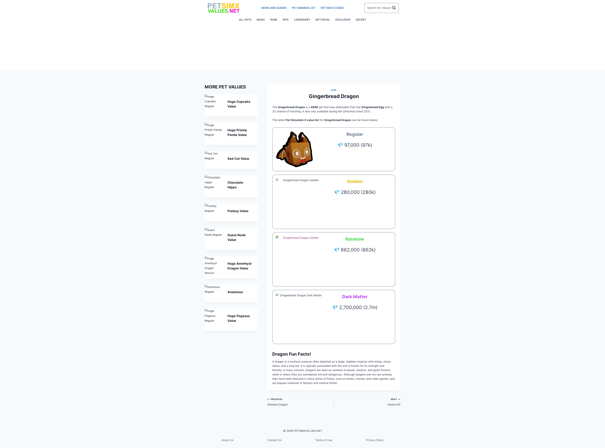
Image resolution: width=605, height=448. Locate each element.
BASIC (261, 19)
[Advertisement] (302, 47)
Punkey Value (238, 211)
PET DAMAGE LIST (303, 7)
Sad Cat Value (238, 159)
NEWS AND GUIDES (273, 7)
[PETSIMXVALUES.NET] (223, 8)
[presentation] (213, 103)
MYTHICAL (323, 19)
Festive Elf (393, 402)
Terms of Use (323, 440)
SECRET (361, 19)
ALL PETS (245, 19)
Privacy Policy (374, 440)
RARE (273, 19)
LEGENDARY (302, 19)
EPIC (286, 19)
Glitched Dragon (277, 402)
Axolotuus (235, 292)
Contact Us (274, 440)
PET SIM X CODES (332, 7)
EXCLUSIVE (342, 19)
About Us (227, 440)
